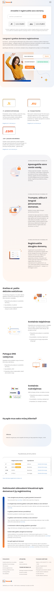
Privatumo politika (23, 572)
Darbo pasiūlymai (23, 564)
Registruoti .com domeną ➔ (10, 149)
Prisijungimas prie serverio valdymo (43, 569)
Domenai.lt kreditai (23, 574)
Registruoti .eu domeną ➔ (34, 123)
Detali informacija (42, 464)
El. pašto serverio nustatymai (42, 571)
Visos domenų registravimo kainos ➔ (12, 478)
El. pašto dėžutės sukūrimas (42, 575)
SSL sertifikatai (6, 573)
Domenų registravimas (7, 568)
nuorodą (19, 500)
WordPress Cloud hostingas (8, 564)
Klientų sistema (39, 568)
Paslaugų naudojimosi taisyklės (26, 570)
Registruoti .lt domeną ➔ (9, 123)
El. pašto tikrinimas (40, 573)
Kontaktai (21, 562)
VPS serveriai (5, 566)
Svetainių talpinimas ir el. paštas (9, 562)
